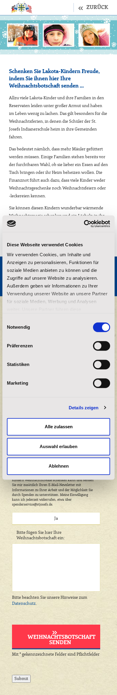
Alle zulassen (59, 426)
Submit (21, 679)
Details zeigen (83, 407)
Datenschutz (24, 603)
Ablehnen (59, 466)
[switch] (101, 346)
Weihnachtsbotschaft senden (61, 640)
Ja (56, 518)
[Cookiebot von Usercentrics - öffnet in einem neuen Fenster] (84, 224)
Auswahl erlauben (58, 446)
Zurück (97, 7)
